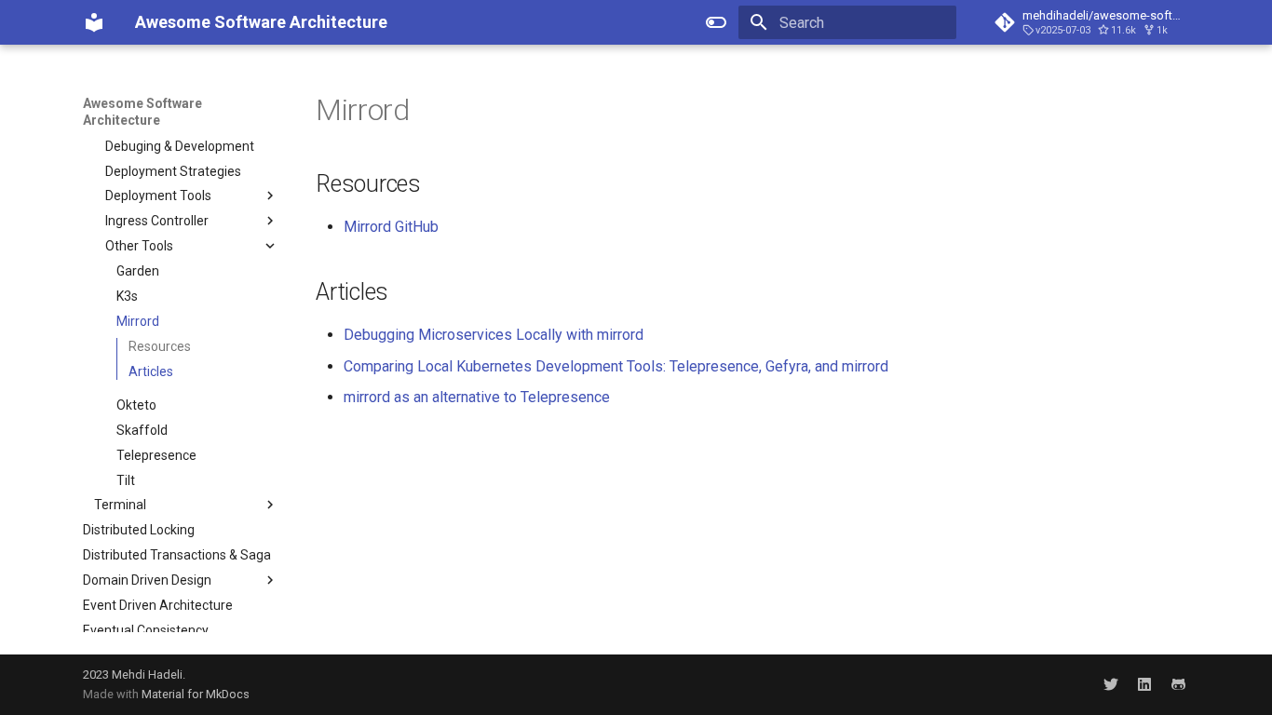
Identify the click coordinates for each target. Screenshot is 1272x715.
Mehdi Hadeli (147, 674)
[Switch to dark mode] (716, 22)
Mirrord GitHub (391, 227)
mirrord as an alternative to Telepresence (477, 397)
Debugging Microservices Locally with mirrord (493, 335)
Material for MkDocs (196, 694)
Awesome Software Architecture (142, 112)
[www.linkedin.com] (1144, 684)
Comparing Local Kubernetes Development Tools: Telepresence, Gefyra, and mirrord (616, 366)
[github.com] (1178, 684)
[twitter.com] (1111, 684)
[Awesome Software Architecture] (94, 22)
